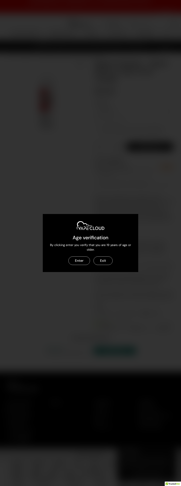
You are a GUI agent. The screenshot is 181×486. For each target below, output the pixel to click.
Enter (79, 260)
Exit (103, 260)
